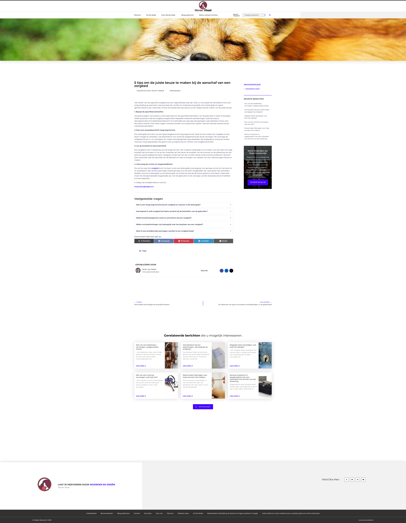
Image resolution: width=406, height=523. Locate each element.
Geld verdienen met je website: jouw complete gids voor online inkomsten (291, 513)
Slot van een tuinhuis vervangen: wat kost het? (147, 376)
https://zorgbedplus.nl (144, 187)
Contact (137, 513)
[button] (270, 15)
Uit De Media (151, 15)
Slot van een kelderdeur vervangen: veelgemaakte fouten (147, 347)
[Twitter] (352, 479)
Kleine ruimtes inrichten (208, 15)
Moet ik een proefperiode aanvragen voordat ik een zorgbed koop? (183, 231)
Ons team (148, 513)
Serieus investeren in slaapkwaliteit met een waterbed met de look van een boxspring (256, 136)
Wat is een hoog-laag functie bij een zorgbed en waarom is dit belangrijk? (183, 205)
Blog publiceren (187, 15)
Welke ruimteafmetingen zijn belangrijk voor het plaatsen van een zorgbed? (183, 224)
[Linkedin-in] (358, 479)
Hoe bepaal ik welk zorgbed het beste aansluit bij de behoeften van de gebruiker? (183, 211)
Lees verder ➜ (141, 365)
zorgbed (155, 168)
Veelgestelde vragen (253, 88)
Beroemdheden (107, 513)
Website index (183, 513)
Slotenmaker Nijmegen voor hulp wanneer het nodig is (195, 376)
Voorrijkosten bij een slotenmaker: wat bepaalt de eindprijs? (195, 347)
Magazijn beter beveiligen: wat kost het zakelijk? (243, 346)
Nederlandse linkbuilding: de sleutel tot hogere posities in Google (232, 513)
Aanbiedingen (175, 91)
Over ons (159, 513)
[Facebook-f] (346, 479)
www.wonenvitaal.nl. (366, 520)
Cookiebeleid (91, 513)
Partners (137, 15)
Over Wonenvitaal (168, 15)
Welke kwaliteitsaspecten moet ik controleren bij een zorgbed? (183, 218)
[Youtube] (363, 479)
